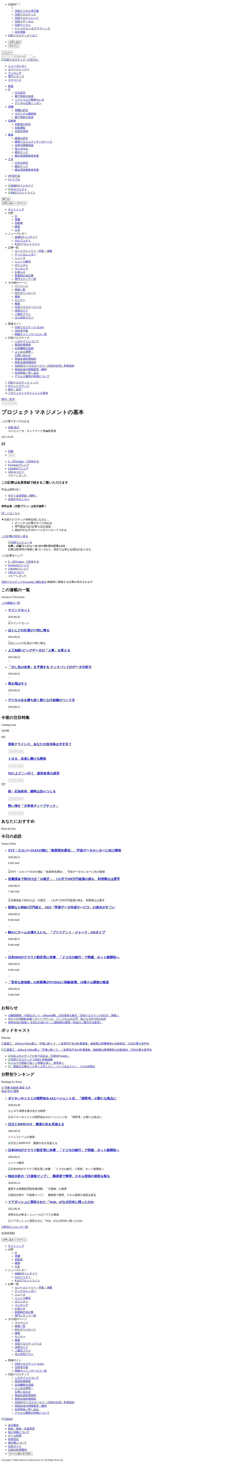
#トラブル (14, 179)
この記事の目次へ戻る (14, 536)
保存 (11, 455)
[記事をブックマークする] (9, 620)
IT (9, 89)
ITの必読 (20, 92)
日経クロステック (25, 14)
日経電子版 (21, 330)
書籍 (17, 296)
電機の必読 (21, 110)
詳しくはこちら (10, 513)
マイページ (14, 80)
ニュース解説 (23, 261)
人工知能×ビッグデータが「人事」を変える (39, 650)
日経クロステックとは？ (22, 35)
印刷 (10, 451)
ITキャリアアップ (18, 386)
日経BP (12, 4)
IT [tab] (2, 1087)
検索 (17, 303)
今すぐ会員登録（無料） (22, 495)
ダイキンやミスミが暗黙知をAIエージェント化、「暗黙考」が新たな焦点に (62, 1098)
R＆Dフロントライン (27, 244)
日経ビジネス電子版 (27, 11)
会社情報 (20, 32)
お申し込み (14, 42)
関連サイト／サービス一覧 (31, 334)
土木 (10, 159)
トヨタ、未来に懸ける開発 (27, 758)
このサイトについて (27, 341)
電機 (10, 106)
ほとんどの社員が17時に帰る (29, 630)
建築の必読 (21, 138)
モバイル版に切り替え (20, 1453)
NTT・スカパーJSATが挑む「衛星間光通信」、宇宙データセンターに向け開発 (64, 850)
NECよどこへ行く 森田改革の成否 (33, 773)
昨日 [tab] (10, 1091)
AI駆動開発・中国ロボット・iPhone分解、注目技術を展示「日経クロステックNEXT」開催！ (63, 1015)
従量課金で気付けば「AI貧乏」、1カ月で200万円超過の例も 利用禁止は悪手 (64, 879)
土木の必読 (21, 162)
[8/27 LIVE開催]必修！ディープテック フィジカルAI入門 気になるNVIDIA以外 (57, 1018)
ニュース (20, 258)
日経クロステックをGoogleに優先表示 (24, 581)
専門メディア (16, 76)
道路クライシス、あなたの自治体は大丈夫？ (40, 744)
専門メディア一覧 (25, 279)
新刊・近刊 (14, 389)
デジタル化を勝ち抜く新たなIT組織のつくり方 (41, 700)
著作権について (17, 1442)
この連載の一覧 (10, 603)
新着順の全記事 (24, 275)
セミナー (20, 300)
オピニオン (21, 265)
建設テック (21, 152)
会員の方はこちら (18, 499)
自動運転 (20, 127)
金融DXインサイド (26, 237)
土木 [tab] (28, 1087)
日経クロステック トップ (23, 382)
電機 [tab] (7, 1087)
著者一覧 (20, 289)
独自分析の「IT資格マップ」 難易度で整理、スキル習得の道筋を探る (59, 1176)
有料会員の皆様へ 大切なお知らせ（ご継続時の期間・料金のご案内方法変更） (55, 1022)
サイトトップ (16, 209)
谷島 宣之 (13, 427)
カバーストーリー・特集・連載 (33, 251)
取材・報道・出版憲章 (21, 1428)
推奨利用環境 (23, 344)
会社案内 (13, 1425)
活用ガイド (21, 310)
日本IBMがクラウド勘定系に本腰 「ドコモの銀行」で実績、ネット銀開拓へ (63, 957)
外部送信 (13, 1439)
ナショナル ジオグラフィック (32, 28)
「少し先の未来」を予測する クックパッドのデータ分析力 (50, 667)
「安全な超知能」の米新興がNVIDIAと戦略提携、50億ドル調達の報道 (58, 982)
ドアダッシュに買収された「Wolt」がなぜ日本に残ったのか (51, 1202)
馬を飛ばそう (17, 683)
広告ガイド (14, 1446)
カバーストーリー (18, 69)
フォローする (9, 403)
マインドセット (19, 610)
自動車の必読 (23, 124)
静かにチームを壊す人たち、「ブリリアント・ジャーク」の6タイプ (56, 932)
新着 (10, 86)
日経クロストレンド (27, 18)
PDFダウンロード (25, 293)
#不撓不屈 (14, 176)
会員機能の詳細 (24, 348)
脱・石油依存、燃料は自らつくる (32, 791)
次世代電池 (21, 131)
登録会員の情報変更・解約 (31, 369)
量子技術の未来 (24, 96)
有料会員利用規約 (25, 362)
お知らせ (20, 272)
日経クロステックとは (28, 307)
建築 (10, 134)
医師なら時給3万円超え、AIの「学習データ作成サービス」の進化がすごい (61, 907)
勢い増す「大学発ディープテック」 (33, 806)
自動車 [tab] (15, 1087)
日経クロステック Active (29, 327)
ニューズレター (17, 66)
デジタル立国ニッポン (28, 103)
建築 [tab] (22, 1087)
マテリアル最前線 (25, 113)
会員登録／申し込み (27, 372)
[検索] (34, 57)
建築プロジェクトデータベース (33, 141)
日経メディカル (24, 21)
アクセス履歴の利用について (32, 376)
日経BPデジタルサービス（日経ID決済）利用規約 (44, 365)
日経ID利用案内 (17, 1449)
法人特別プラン (24, 317)
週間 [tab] (16, 1091)
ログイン (13, 46)
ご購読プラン (23, 314)
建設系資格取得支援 (27, 155)
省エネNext (21, 148)
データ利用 (14, 1435)
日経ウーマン (23, 25)
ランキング (14, 73)
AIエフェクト (23, 240)
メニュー (7, 52)
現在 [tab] (4, 1091)
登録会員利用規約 (25, 358)
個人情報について (18, 1432)
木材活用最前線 (24, 145)
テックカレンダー (25, 254)
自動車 (12, 120)
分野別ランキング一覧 (14, 1227)
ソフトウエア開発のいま (29, 99)
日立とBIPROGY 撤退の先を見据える (36, 1124)
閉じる (6, 199)
